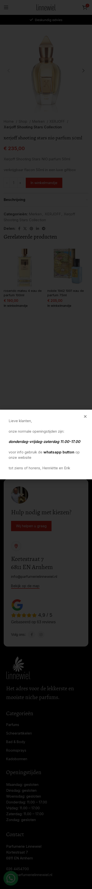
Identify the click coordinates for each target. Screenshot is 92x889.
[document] (46, 444)
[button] (85, 416)
